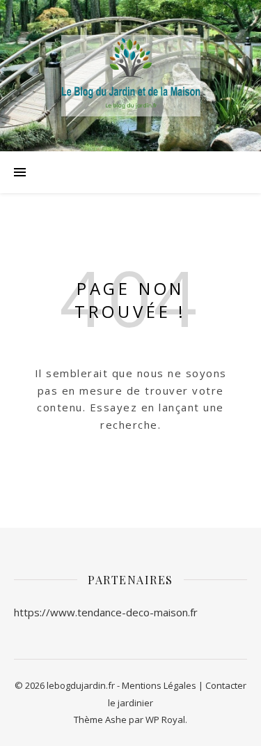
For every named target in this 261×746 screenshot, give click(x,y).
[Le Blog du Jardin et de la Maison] (130, 75)
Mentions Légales (159, 685)
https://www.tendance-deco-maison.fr (106, 612)
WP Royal (165, 719)
